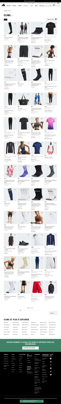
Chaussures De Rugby (43, 322)
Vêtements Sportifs (35, 324)
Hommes (9, 5)
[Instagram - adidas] (53, 362)
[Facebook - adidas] (53, 358)
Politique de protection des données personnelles (42, 398)
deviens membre (54, 3)
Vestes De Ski (34, 327)
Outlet (36, 5)
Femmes (14, 5)
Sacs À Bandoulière (33, 334)
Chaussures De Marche (43, 329)
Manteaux (6, 322)
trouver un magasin (31, 3)
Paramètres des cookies (8, 398)
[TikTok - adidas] (53, 371)
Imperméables (25, 334)
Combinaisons (7, 324)
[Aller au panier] (59, 5)
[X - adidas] (53, 365)
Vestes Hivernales (43, 327)
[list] (25, 20)
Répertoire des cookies (28, 398)
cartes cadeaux (48, 3)
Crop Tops (6, 329)
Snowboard (15, 327)
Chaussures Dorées (24, 329)
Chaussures (25, 5)
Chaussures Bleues (24, 327)
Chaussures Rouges (33, 332)
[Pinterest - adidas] (53, 368)
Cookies (22, 398)
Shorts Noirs (51, 329)
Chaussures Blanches (33, 322)
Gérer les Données (17, 398)
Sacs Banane (6, 327)
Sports (31, 5)
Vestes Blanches (52, 324)
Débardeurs (6, 334)
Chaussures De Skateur (43, 325)
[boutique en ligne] (3, 5)
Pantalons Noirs (25, 324)
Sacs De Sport (16, 322)
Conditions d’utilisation (30, 401)
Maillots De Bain (16, 324)
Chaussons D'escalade (42, 334)
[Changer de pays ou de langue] (58, 3)
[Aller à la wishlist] (56, 5)
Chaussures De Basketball (52, 327)
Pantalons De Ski (34, 329)
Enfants (19, 5)
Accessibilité (54, 398)
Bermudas (15, 334)
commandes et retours (41, 3)
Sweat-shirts (15, 329)
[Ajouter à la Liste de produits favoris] (15, 24)
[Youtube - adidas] (53, 374)
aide (35, 3)
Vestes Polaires (52, 322)
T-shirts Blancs (25, 322)
